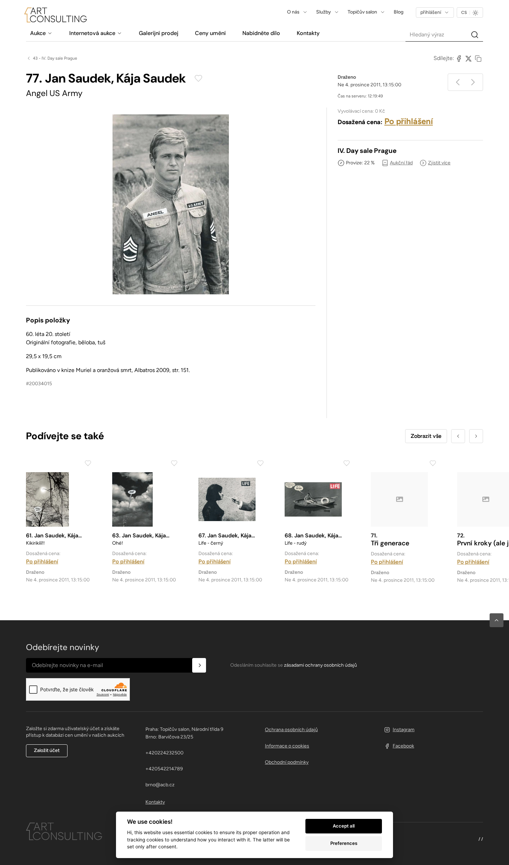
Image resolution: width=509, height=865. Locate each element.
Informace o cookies (287, 746)
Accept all (344, 826)
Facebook (403, 746)
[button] (496, 620)
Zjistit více (439, 163)
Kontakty (155, 802)
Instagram (403, 730)
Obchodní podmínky (287, 762)
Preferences (343, 843)
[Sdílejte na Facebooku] (458, 58)
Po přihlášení (408, 121)
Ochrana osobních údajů (291, 730)
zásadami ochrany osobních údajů (320, 665)
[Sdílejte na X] (468, 58)
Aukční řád (401, 163)
